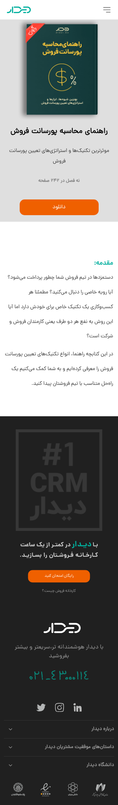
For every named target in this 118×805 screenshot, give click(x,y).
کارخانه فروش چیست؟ (59, 591)
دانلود (59, 207)
